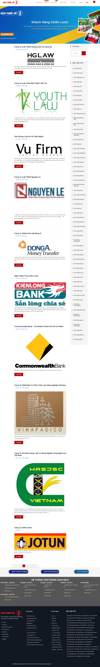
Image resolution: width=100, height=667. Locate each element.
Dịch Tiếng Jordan (78, 268)
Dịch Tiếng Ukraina (79, 175)
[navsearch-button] (94, 2)
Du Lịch (53, 616)
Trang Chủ (38, 2)
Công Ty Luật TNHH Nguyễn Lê (27, 177)
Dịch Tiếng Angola (78, 254)
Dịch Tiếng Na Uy (78, 190)
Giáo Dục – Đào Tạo (56, 637)
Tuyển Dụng (4, 631)
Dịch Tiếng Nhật (78, 82)
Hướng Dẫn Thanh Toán (32, 628)
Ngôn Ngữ (73, 2)
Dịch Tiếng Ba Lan (78, 139)
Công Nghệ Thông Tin (56, 628)
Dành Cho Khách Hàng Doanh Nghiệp (34, 639)
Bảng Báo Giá (30, 623)
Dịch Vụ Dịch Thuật (31, 616)
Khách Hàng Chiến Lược (32, 630)
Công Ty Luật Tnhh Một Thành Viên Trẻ (30, 83)
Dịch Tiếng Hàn (78, 86)
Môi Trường (54, 623)
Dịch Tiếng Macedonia (79, 310)
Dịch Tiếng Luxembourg (77, 305)
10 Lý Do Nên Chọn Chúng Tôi (33, 637)
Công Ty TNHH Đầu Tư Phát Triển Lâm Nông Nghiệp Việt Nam (40, 385)
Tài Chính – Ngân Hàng (56, 644)
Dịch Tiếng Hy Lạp (78, 272)
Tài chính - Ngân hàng (21, 236)
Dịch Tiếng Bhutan (78, 245)
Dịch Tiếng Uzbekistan (79, 226)
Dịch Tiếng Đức (78, 95)
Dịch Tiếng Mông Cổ (79, 217)
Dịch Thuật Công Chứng (32, 618)
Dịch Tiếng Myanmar (79, 171)
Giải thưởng (4, 624)
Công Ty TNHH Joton (23, 528)
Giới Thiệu (4, 622)
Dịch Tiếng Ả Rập (78, 129)
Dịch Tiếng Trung (78, 73)
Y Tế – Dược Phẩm (56, 632)
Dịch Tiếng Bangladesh (77, 240)
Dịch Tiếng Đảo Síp (79, 334)
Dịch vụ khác (63, 2)
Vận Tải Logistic (55, 625)
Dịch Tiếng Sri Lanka (79, 295)
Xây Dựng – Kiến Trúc (56, 639)
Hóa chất (18, 530)
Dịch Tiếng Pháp (78, 91)
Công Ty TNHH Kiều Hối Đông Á (27, 233)
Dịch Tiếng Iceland (78, 263)
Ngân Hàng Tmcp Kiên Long (26, 276)
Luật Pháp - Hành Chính (22, 49)
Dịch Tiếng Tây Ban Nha (79, 124)
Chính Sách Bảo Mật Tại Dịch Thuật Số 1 (35, 644)
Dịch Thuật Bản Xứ (31, 620)
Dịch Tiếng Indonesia (79, 157)
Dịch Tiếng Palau (78, 330)
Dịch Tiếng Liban (78, 290)
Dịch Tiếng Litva (78, 281)
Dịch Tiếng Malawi (78, 320)
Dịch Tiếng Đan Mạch (79, 180)
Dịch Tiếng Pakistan (79, 222)
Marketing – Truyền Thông (57, 649)
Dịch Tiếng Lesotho (79, 286)
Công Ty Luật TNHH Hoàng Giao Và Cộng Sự (33, 47)
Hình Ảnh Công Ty (5, 629)
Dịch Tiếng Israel (78, 203)
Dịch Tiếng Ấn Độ (78, 231)
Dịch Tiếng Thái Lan (79, 104)
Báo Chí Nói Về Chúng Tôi (7, 627)
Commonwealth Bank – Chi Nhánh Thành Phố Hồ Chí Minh (38, 326)
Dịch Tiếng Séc (78, 144)
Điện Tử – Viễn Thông (56, 642)
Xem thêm (18, 72)
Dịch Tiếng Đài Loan (79, 77)
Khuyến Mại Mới (5, 634)
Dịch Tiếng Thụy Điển (79, 148)
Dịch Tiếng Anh (78, 68)
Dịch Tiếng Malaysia (79, 162)
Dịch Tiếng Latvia (78, 277)
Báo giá (47, 1)
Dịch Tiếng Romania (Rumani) (79, 185)
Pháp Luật (54, 618)
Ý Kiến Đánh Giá (5, 636)
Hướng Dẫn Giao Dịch (31, 625)
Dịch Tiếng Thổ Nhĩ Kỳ (79, 194)
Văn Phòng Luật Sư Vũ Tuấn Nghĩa (28, 136)
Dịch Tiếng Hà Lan (78, 166)
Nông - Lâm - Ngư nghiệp (22, 387)
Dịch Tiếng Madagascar (77, 315)
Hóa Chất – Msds (55, 630)
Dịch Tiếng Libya (78, 299)
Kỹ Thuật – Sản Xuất (56, 635)
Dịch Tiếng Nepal (78, 235)
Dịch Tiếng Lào (78, 109)
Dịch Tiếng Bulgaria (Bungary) (79, 134)
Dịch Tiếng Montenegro (77, 325)
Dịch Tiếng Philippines (79, 153)
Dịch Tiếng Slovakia (79, 199)
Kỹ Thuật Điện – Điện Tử (57, 647)
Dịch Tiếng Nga (78, 100)
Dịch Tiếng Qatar (78, 339)
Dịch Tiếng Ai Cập (78, 250)
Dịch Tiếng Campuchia (80, 113)
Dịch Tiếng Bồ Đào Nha (79, 118)
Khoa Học (54, 620)
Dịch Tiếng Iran (78, 208)
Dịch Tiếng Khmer (78, 213)
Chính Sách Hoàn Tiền (31, 632)
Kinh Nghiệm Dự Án (31, 635)
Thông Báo (4, 639)
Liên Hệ (81, 2)
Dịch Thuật (54, 1)
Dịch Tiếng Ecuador (79, 259)
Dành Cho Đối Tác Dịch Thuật (33, 642)
